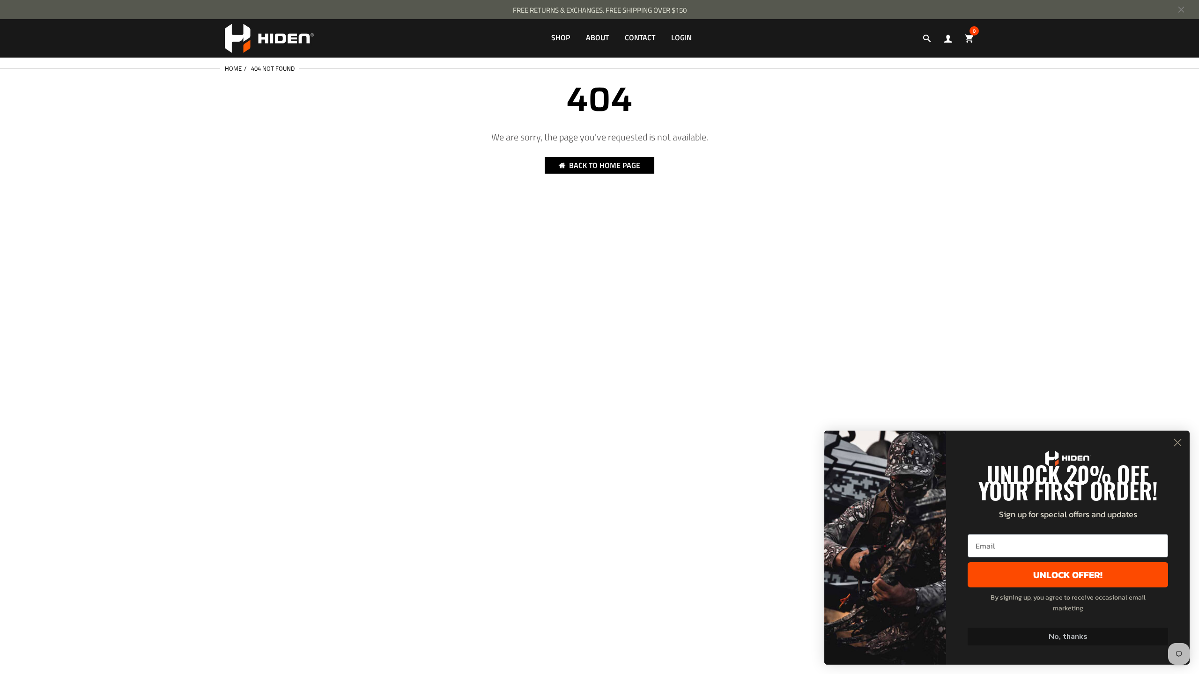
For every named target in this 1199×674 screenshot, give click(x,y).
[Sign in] (948, 38)
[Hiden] (269, 37)
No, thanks (1068, 636)
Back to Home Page (604, 165)
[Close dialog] (1177, 442)
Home (233, 68)
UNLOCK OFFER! (1068, 575)
